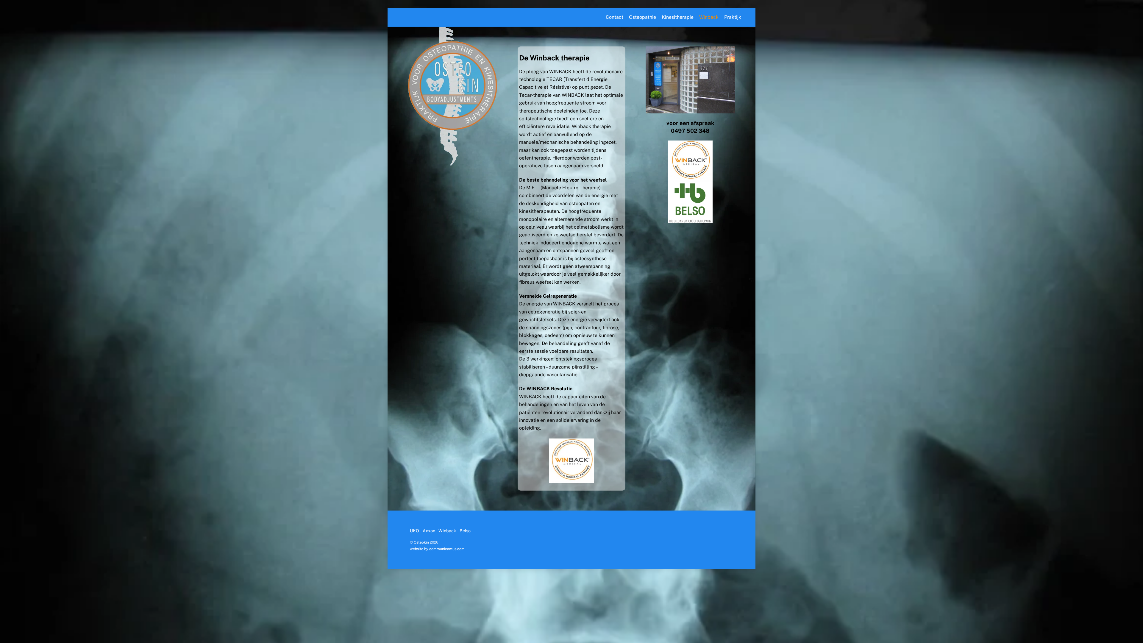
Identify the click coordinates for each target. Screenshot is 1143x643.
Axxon (429, 530)
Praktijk (732, 17)
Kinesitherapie (678, 17)
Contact (614, 17)
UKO (414, 530)
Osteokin (421, 542)
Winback (709, 17)
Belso (465, 530)
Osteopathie (642, 17)
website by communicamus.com (437, 549)
